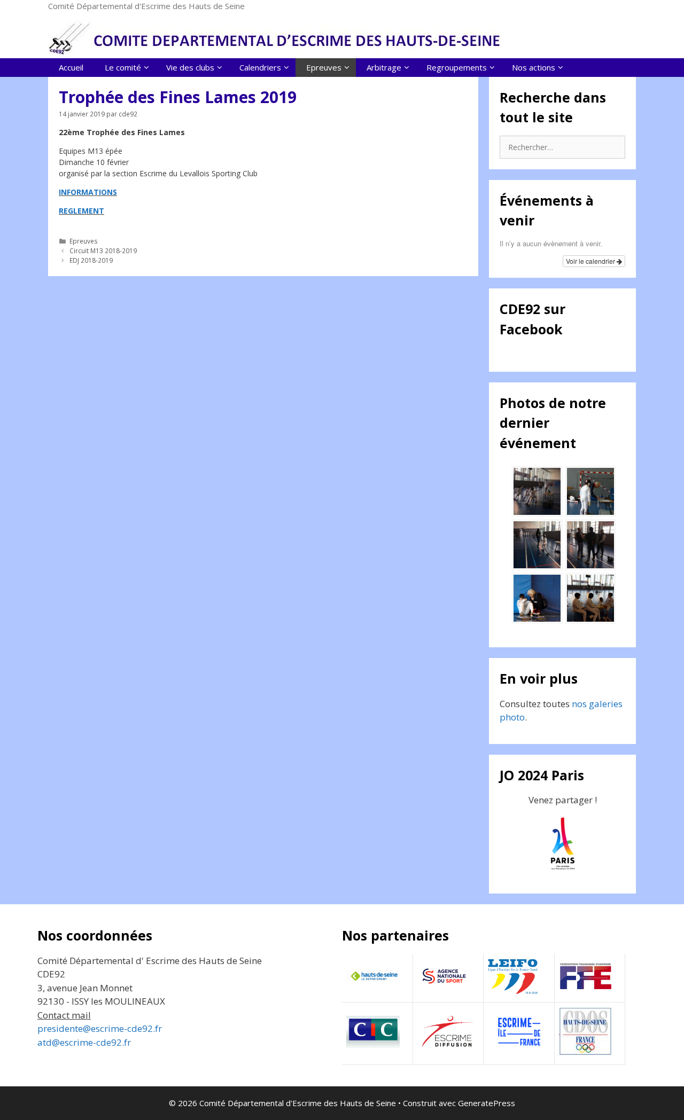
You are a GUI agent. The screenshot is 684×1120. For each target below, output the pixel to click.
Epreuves (83, 241)
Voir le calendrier (591, 260)
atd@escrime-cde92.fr (84, 1042)
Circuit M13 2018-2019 (103, 250)
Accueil (71, 67)
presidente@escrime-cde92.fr (99, 1028)
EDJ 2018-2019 (91, 260)
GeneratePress (486, 1103)
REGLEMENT (81, 211)
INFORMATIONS (88, 192)
